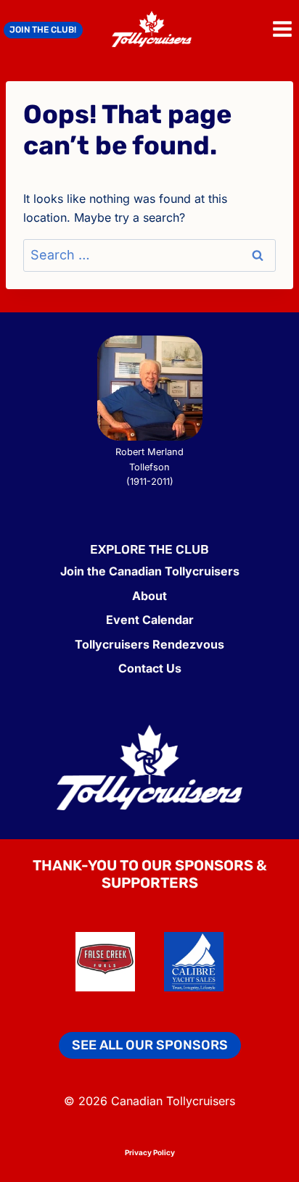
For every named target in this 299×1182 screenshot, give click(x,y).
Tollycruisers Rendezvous (149, 644)
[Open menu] (282, 28)
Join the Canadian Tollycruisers (149, 571)
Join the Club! (42, 30)
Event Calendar (150, 619)
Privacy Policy (150, 1152)
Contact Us (149, 668)
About (149, 595)
